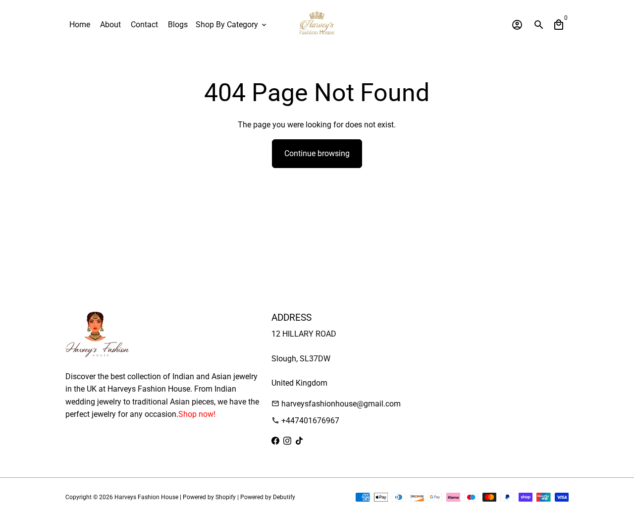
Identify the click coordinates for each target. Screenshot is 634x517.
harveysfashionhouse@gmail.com (336, 403)
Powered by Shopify (209, 497)
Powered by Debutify (267, 497)
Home (79, 24)
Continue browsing (317, 153)
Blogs (178, 24)
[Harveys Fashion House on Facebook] (275, 441)
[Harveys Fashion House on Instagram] (287, 441)
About (110, 24)
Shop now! (196, 414)
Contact (144, 24)
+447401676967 (305, 420)
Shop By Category (232, 24)
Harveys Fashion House (146, 497)
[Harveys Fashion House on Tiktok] (299, 441)
